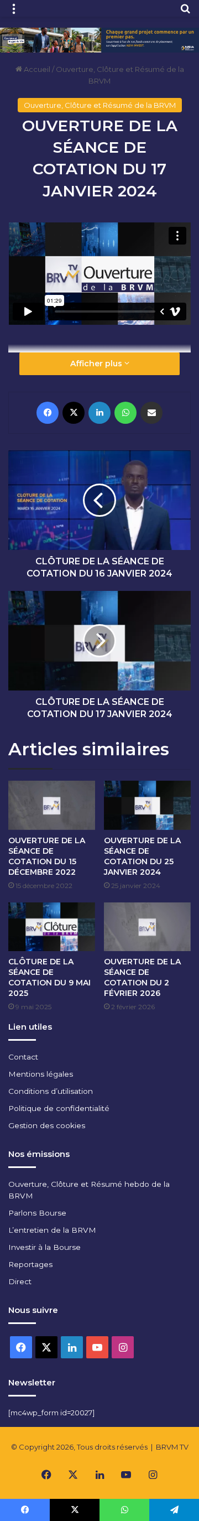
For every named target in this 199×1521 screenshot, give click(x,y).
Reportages (30, 1264)
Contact (23, 1056)
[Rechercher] (185, 12)
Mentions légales (40, 1074)
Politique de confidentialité (58, 1108)
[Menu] (13, 12)
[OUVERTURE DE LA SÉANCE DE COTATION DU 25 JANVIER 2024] (147, 805)
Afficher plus (97, 363)
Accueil (36, 69)
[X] (73, 413)
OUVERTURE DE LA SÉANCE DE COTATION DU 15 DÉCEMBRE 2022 (46, 856)
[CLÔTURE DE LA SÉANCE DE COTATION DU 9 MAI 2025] (51, 926)
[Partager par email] (151, 413)
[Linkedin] (99, 413)
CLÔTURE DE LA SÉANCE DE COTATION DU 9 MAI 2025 (49, 977)
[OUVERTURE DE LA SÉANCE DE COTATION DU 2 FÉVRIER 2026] (147, 927)
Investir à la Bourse (44, 1247)
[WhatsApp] (125, 413)
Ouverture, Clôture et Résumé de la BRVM (100, 105)
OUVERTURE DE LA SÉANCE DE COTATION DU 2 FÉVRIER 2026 (142, 977)
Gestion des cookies (46, 1125)
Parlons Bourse (37, 1212)
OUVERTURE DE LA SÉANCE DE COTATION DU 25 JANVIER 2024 (142, 856)
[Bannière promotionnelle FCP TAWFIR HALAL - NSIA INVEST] (99, 39)
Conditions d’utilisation (50, 1091)
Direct (20, 1281)
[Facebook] (47, 413)
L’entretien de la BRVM (52, 1230)
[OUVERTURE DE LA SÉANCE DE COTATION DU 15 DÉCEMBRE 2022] (51, 805)
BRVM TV (172, 1446)
